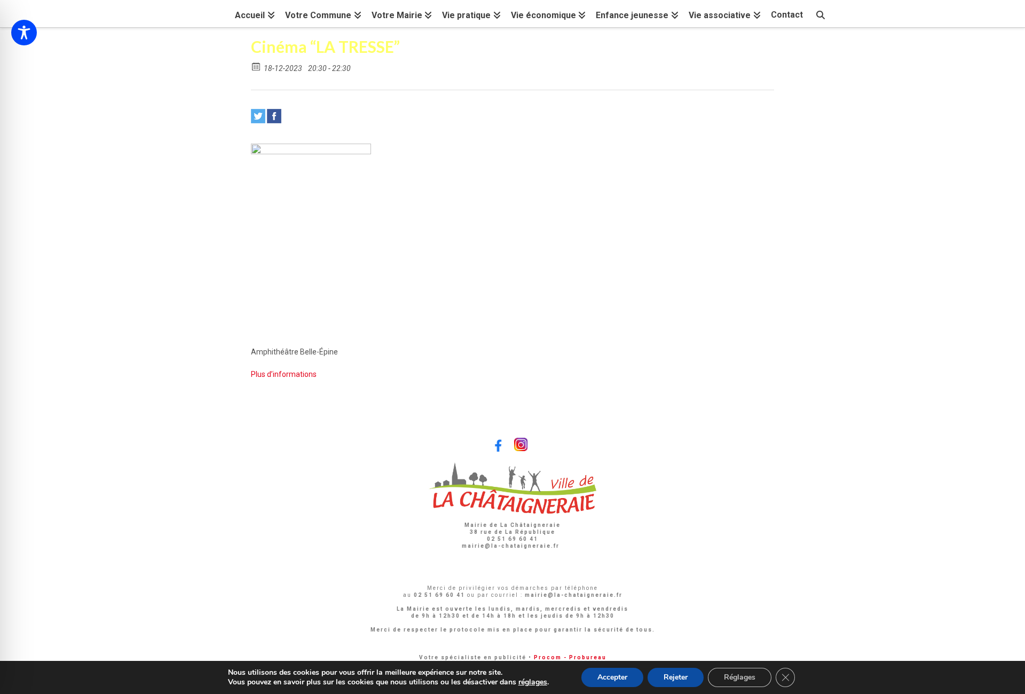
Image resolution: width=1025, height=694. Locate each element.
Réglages (739, 677)
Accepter (612, 677)
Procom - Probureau (570, 657)
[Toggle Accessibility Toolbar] (24, 32)
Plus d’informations (284, 374)
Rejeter (676, 677)
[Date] (256, 66)
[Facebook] (274, 116)
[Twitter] (258, 116)
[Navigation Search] (820, 13)
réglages (532, 682)
